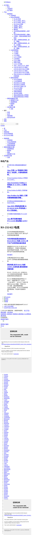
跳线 (12, 105)
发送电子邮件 (5, 319)
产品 (5, 12)
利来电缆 (3, 314)
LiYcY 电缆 (17, 60)
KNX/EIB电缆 (18, 79)
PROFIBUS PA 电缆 (19, 83)
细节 (11, 254)
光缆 (12, 108)
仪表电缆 (13, 15)
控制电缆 (15, 314)
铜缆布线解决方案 (12, 98)
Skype (2, 326)
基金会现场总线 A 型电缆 (21, 95)
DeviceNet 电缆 (18, 88)
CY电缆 (16, 53)
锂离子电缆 (17, 62)
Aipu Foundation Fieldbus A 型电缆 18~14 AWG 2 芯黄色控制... (17, 185)
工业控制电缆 (14, 50)
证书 (8, 114)
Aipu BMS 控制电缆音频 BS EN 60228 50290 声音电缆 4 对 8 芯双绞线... (17, 208)
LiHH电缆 (17, 58)
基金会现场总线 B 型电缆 (21, 96)
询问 (8, 254)
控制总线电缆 (18, 91)
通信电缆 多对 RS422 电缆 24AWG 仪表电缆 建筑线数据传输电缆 (17, 267)
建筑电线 (21, 314)
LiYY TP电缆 (17, 57)
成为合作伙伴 (11, 117)
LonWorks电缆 (18, 89)
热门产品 (26, 310)
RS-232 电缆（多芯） (20, 20)
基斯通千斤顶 (14, 100)
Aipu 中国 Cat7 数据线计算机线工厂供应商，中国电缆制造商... (17, 172)
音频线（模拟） (18, 26)
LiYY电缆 (17, 55)
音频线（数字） (18, 27)
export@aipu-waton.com (10, 307)
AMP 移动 (10, 312)
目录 (8, 112)
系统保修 (9, 115)
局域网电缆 (14, 102)
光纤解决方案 (11, 107)
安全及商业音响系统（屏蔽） (22, 34)
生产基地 (9, 10)
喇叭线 (16, 29)
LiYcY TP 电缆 (18, 64)
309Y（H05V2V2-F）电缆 (21, 65)
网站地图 (3, 312)
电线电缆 (9, 13)
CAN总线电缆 (18, 81)
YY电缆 (16, 51)
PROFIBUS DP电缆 (19, 84)
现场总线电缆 (14, 77)
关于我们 (6, 5)
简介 (8, 7)
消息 (5, 119)
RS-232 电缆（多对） (20, 22)
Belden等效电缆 (15, 17)
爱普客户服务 (5, 324)
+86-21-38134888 (8, 306)
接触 (5, 121)
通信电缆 (3, 315)
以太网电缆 (27, 314)
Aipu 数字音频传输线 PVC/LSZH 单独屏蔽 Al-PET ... (17, 221)
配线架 (12, 103)
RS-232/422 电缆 (18, 24)
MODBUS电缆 (18, 93)
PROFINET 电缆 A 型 (20, 86)
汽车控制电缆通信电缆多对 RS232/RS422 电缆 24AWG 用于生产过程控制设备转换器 (17, 241)
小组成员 (9, 8)
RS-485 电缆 (17, 19)
